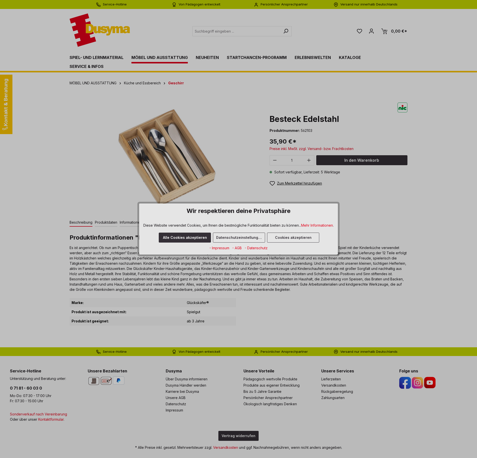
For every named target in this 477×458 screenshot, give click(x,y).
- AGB (237, 248)
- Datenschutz (256, 248)
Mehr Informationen (317, 225)
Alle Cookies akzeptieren (185, 237)
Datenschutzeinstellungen (239, 237)
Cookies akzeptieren (293, 237)
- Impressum (219, 248)
